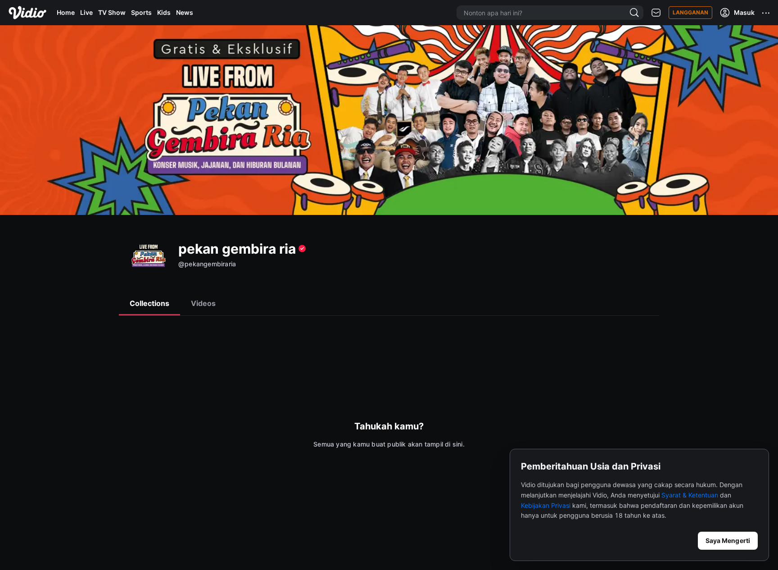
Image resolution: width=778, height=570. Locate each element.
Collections (149, 303)
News (184, 12)
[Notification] (656, 12)
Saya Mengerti (728, 540)
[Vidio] (27, 13)
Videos (203, 303)
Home (66, 12)
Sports (141, 12)
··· (766, 12)
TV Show (112, 12)
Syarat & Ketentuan (689, 495)
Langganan (690, 12)
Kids (164, 12)
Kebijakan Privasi (545, 505)
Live (86, 12)
